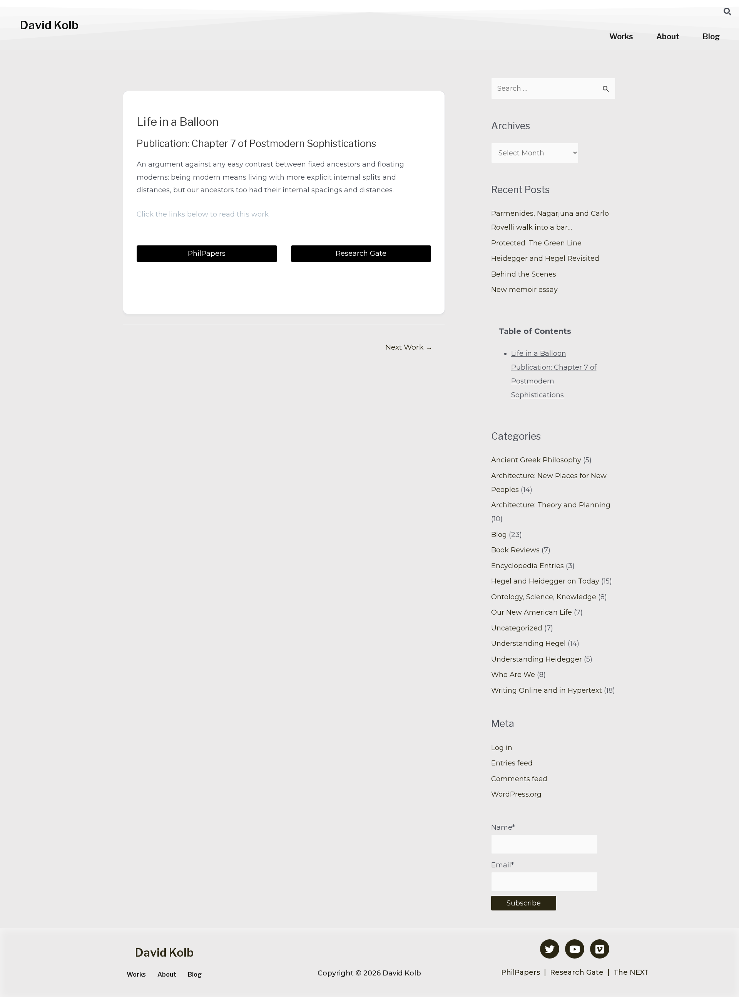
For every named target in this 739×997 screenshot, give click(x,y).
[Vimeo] (599, 949)
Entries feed (512, 763)
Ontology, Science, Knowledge (543, 597)
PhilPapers (521, 972)
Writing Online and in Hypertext (546, 690)
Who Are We (513, 674)
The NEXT (631, 972)
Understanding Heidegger (536, 659)
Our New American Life (531, 612)
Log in (501, 748)
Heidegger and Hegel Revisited (545, 258)
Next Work (409, 347)
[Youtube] (574, 949)
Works (621, 36)
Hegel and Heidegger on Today (545, 581)
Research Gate (576, 972)
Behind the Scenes (523, 274)
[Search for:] (553, 88)
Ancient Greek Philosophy (536, 460)
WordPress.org (516, 794)
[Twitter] (549, 949)
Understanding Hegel (528, 643)
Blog (711, 36)
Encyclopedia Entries (527, 566)
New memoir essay (524, 289)
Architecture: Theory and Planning (550, 505)
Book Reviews (515, 550)
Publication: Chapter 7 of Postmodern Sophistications (554, 381)
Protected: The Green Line (536, 243)
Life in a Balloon (538, 353)
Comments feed (519, 779)
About (667, 36)
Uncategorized (516, 628)
